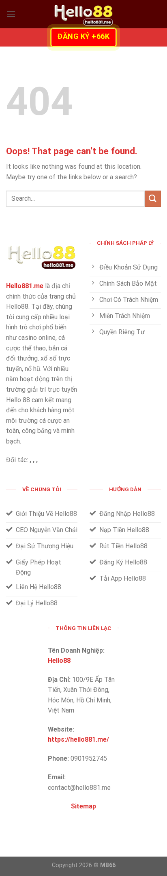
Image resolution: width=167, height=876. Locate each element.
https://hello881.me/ (78, 739)
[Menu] (11, 14)
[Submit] (153, 198)
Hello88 (59, 660)
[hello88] (83, 14)
